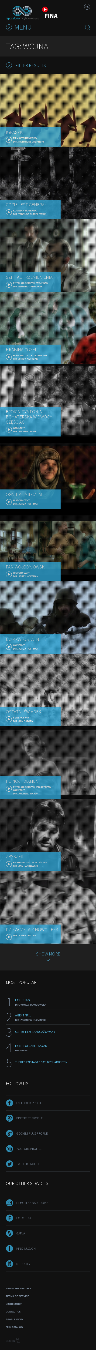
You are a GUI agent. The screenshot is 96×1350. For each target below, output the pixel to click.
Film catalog (14, 1327)
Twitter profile (28, 1164)
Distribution (14, 1304)
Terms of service (17, 1296)
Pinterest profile (29, 1118)
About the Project (18, 1288)
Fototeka (23, 1218)
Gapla (20, 1233)
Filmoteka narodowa (32, 1203)
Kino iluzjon (26, 1248)
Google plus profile (32, 1133)
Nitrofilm (23, 1264)
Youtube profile (28, 1149)
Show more (48, 954)
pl (87, 6)
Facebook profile (29, 1103)
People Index (15, 1319)
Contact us (13, 1311)
